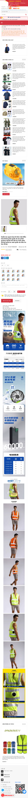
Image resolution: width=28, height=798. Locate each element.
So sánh (17, 3)
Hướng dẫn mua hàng (7, 786)
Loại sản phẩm (5, 11)
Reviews (17, 300)
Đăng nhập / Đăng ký (15, 4)
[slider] (3, 249)
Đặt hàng (22, 291)
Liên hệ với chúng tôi (7, 792)
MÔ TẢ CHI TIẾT (7, 300)
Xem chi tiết (6, 194)
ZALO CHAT (18, 782)
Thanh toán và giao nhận (7, 788)
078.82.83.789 (7, 776)
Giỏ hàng (23, 3)
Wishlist (11, 3)
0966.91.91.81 (7, 774)
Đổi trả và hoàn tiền (6, 790)
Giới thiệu (4, 784)
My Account (5, 3)
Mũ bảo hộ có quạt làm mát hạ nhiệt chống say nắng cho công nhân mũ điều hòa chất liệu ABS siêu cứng (12, 188)
